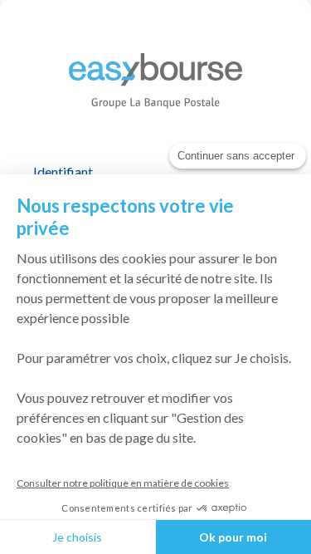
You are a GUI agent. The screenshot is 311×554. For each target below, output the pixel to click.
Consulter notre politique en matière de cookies (123, 483)
